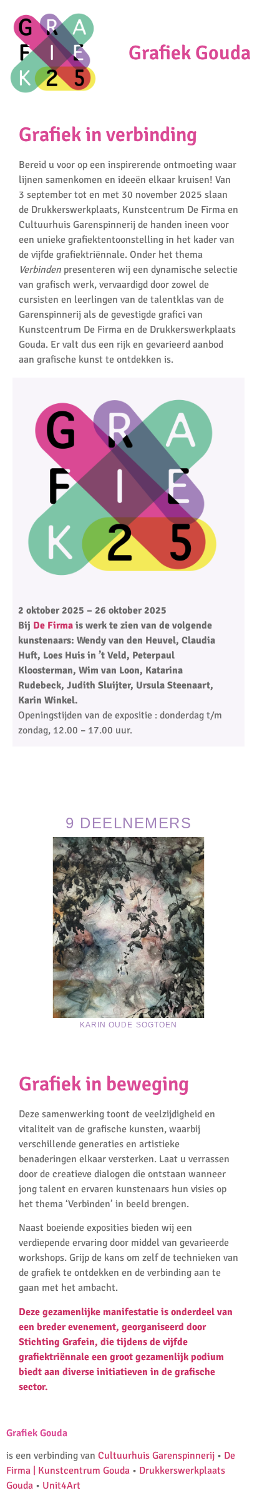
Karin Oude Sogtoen (129, 1025)
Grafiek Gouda (189, 53)
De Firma (53, 625)
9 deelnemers (128, 823)
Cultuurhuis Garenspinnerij (156, 1455)
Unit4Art (61, 1485)
